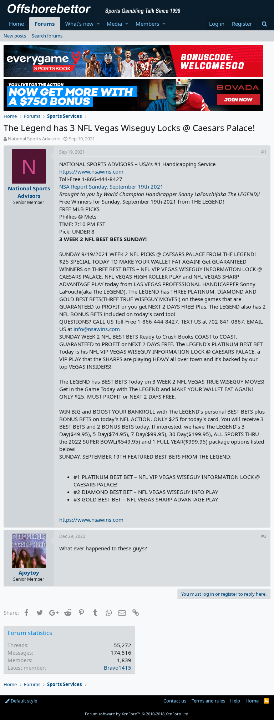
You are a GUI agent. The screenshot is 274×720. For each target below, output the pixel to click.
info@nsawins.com (96, 328)
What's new (79, 23)
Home (16, 23)
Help (235, 701)
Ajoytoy (29, 572)
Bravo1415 (117, 667)
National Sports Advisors (34, 138)
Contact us (174, 701)
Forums (45, 23)
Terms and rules (208, 701)
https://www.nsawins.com (91, 171)
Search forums (47, 35)
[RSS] (266, 701)
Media (114, 23)
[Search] (264, 23)
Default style (23, 701)
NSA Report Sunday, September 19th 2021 (111, 186)
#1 (264, 152)
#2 (264, 536)
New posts (15, 35)
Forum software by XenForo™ (137, 713)
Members (147, 23)
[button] (98, 23)
